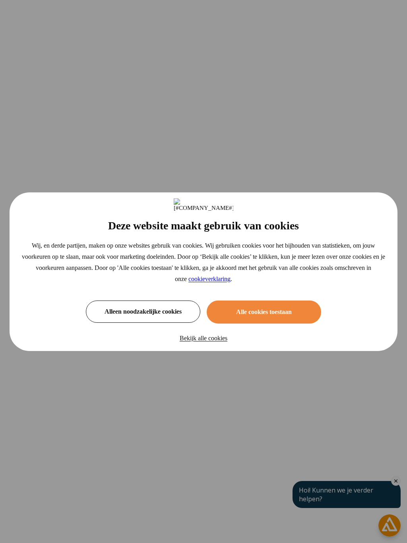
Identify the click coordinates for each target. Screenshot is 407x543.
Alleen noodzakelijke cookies (143, 311)
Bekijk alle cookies (203, 338)
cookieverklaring (209, 278)
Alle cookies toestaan (264, 311)
